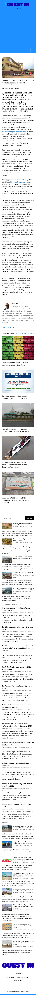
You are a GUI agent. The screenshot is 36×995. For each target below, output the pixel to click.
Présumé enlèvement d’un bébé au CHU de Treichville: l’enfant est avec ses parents (23, 875)
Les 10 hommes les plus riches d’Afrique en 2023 (17, 628)
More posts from (8, 327)
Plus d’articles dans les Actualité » (25, 333)
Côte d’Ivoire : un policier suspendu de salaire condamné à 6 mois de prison (23, 942)
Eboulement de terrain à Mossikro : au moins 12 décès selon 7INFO (23, 827)
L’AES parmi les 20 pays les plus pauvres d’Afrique (22, 524)
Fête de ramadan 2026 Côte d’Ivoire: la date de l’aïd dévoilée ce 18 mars (23, 925)
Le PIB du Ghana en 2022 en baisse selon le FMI (23, 573)
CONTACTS (18, 980)
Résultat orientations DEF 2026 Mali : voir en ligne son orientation (16, 363)
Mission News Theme (12, 991)
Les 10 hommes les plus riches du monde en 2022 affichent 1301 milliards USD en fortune (18, 648)
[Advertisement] (18, 28)
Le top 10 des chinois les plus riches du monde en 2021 (17, 784)
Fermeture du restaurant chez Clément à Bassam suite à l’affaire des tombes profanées (23, 859)
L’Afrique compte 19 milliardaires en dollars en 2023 (16, 609)
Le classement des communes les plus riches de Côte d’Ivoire (23, 890)
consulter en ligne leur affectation (14, 132)
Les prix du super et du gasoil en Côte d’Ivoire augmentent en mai (22, 842)
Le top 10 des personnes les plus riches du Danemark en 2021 (17, 706)
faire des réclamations (18, 182)
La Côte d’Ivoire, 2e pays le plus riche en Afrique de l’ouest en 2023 (23, 557)
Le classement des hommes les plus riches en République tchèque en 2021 (17, 724)
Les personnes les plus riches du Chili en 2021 (18, 805)
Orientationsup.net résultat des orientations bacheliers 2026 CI (14, 397)
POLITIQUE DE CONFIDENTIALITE (18, 977)
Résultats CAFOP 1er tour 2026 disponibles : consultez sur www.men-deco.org (17, 500)
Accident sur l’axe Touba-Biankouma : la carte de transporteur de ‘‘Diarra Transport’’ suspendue (17, 464)
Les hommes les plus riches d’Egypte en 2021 (17, 687)
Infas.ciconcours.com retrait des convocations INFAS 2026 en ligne (15, 430)
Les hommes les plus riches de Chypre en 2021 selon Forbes (18, 743)
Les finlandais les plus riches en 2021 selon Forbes (16, 668)
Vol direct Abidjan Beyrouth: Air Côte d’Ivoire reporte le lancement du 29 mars (23, 906)
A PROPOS (18, 974)
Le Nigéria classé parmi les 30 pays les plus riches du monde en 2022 (23, 589)
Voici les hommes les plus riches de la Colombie (16, 764)
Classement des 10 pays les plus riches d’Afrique (22, 539)
